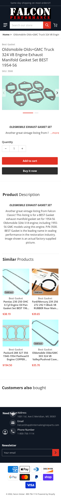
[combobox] (29, 25)
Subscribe (55, 452)
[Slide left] (4, 93)
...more (54, 133)
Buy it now (30, 171)
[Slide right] (57, 93)
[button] (5, 25)
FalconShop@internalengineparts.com (38, 425)
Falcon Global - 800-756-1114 (25, 494)
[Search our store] (47, 25)
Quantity (7, 142)
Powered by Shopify (46, 494)
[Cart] (55, 25)
